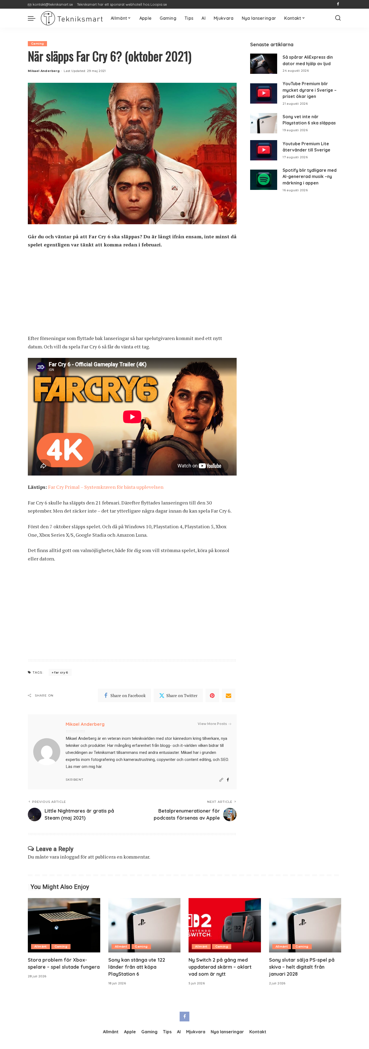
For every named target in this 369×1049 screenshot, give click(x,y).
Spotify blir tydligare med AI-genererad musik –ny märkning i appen (310, 176)
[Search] (338, 18)
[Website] (221, 780)
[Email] (228, 695)
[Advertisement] (132, 294)
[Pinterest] (212, 695)
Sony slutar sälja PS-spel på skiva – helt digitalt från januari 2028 (301, 967)
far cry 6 (61, 672)
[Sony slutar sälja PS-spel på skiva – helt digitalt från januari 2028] (305, 925)
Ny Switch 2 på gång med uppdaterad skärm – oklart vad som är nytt (220, 967)
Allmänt (40, 946)
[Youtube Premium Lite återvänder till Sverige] (263, 150)
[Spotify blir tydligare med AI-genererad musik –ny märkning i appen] (263, 180)
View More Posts (212, 724)
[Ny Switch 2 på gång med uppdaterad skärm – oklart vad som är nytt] (225, 925)
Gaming (37, 43)
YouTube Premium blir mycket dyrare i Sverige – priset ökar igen (310, 90)
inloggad (69, 856)
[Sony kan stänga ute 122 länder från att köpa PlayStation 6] (144, 925)
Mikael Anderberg (44, 71)
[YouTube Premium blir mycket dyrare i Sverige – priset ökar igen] (263, 93)
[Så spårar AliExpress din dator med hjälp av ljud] (263, 64)
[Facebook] (338, 4)
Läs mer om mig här (84, 766)
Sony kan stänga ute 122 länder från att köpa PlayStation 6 (136, 967)
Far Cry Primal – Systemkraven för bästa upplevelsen (105, 487)
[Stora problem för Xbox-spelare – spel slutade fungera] (64, 925)
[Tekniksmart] (72, 18)
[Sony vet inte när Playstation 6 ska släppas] (263, 123)
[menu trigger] (34, 18)
